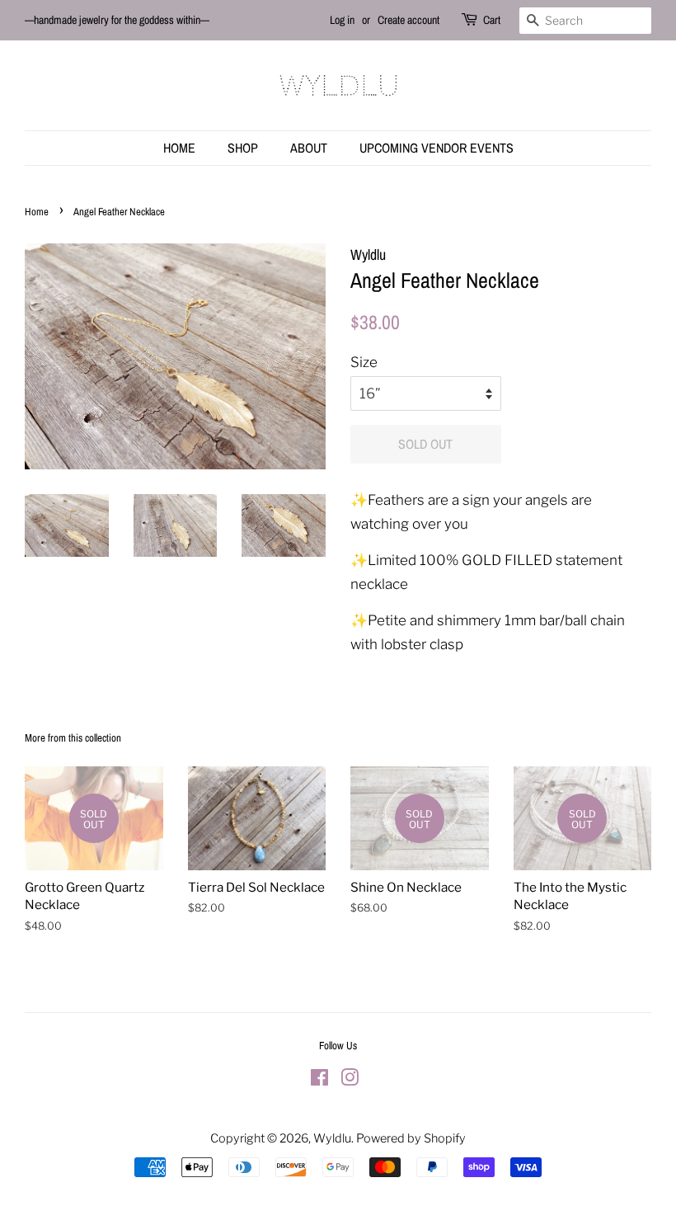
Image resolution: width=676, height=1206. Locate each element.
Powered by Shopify (411, 1138)
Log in (342, 19)
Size (364, 362)
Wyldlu (332, 1138)
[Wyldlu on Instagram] (349, 1080)
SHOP (243, 148)
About (308, 148)
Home (179, 148)
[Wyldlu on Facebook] (319, 1080)
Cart (491, 19)
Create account (408, 19)
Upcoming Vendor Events (436, 148)
